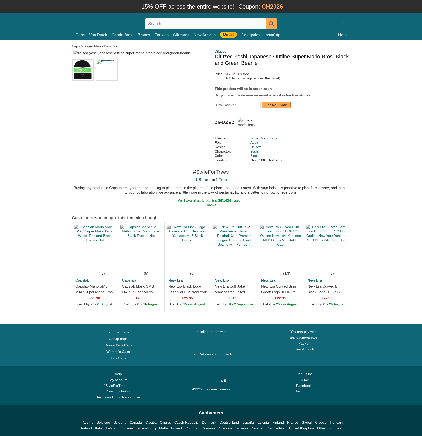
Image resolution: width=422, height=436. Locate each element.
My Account (118, 380)
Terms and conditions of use (118, 397)
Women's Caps (118, 352)
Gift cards (181, 35)
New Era (175, 280)
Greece (321, 422)
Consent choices (118, 391)
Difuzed (220, 51)
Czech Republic (186, 422)
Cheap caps (118, 339)
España (248, 422)
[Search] (271, 23)
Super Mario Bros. (98, 46)
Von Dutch (98, 35)
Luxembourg (146, 428)
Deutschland (229, 422)
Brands (144, 35)
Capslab (82, 280)
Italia (99, 428)
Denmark (209, 422)
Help (342, 35)
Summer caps (118, 332)
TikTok (304, 380)
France (292, 422)
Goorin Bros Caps (118, 345)
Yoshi (254, 151)
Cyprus (165, 422)
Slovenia (242, 428)
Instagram (304, 391)
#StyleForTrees (116, 386)
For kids (162, 35)
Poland (176, 428)
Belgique (103, 422)
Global (307, 422)
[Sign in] (322, 23)
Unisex (255, 147)
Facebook (304, 386)
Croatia (151, 422)
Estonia (263, 422)
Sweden (258, 428)
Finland (278, 422)
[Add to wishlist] (107, 263)
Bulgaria (120, 422)
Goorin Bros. (122, 35)
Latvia (110, 428)
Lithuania (126, 428)
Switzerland (277, 428)
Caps (80, 35)
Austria (88, 422)
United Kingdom (301, 428)
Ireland (86, 428)
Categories (250, 35)
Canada (136, 422)
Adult (119, 46)
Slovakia (225, 428)
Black (254, 156)
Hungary (336, 422)
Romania (209, 428)
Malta (163, 428)
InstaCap (272, 35)
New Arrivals (205, 35)
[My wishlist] (331, 23)
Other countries (329, 428)
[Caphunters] (118, 23)
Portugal (191, 428)
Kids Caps (118, 358)
